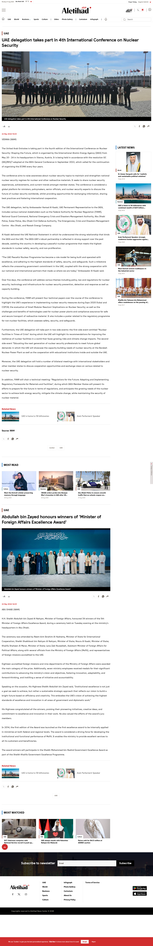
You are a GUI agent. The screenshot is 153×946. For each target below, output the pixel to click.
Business (25, 19)
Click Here (52, 942)
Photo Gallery (67, 19)
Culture (45, 19)
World (16, 19)
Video (56, 19)
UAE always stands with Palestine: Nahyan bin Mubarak (54, 841)
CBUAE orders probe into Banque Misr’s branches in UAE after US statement (54, 494)
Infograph (94, 19)
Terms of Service (92, 882)
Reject (94, 942)
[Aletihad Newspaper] (76, 10)
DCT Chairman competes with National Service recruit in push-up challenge (18, 841)
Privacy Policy (70, 899)
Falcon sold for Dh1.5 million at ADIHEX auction (90, 841)
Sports (36, 19)
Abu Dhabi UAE (22, 1)
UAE (9, 19)
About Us (68, 895)
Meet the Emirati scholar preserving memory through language (18, 494)
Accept (85, 942)
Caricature (83, 19)
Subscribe (125, 863)
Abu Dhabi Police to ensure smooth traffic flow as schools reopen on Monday (92, 494)
